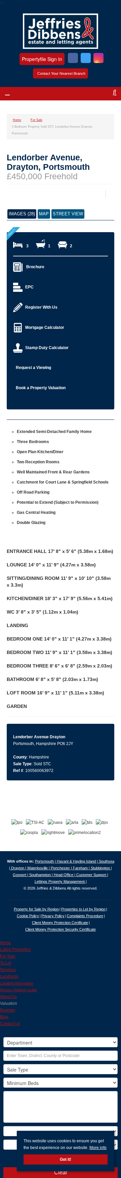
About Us (8, 996)
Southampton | (41, 875)
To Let (5, 963)
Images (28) (22, 213)
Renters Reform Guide (18, 990)
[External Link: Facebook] (73, 59)
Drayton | (19, 868)
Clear (60, 1172)
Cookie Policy (28, 916)
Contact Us (10, 1023)
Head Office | (65, 875)
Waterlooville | (39, 868)
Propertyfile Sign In (42, 59)
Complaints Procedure (85, 916)
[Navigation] (12, 94)
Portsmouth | (46, 861)
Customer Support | (92, 875)
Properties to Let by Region (83, 909)
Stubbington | (101, 868)
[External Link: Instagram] (98, 59)
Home (5, 942)
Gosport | (21, 875)
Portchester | (62, 868)
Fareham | (82, 868)
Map (44, 213)
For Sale (7, 956)
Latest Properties (15, 949)
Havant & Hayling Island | (78, 861)
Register (7, 1010)
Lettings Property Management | (61, 881)
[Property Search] (108, 94)
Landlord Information (16, 983)
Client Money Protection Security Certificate (60, 929)
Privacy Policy (53, 916)
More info (98, 1147)
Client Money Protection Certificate (60, 923)
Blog (4, 1017)
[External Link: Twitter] (85, 59)
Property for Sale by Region (36, 909)
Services (8, 969)
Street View (68, 213)
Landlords (9, 976)
